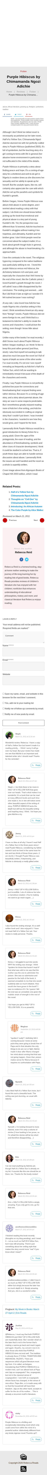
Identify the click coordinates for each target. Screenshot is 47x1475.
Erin (17, 1157)
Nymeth (18, 1082)
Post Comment (23, 723)
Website (6, 674)
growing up (24, 107)
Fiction (23, 71)
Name (8, 645)
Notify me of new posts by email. (20, 714)
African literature (13, 107)
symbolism (39, 107)
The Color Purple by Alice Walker (27, 510)
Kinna (18, 917)
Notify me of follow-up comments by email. (24, 709)
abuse (5, 107)
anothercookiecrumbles (26, 1227)
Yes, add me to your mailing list (19, 703)
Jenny (18, 833)
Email (8, 660)
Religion (32, 107)
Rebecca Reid (24, 778)
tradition (5, 109)
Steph (18, 734)
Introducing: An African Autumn (26, 506)
